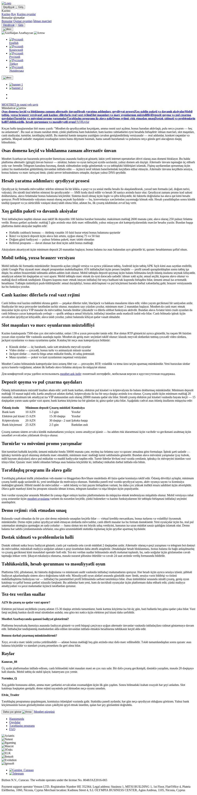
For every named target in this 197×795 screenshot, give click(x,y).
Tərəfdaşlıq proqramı (22, 725)
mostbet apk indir (70, 373)
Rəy (13, 14)
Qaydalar (14, 722)
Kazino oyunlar (26, 14)
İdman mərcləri (42, 21)
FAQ (12, 729)
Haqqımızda (16, 718)
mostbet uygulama (38, 498)
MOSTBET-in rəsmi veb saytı (20, 104)
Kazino (6, 14)
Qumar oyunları (23, 21)
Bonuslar (7, 21)
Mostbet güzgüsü (44, 711)
